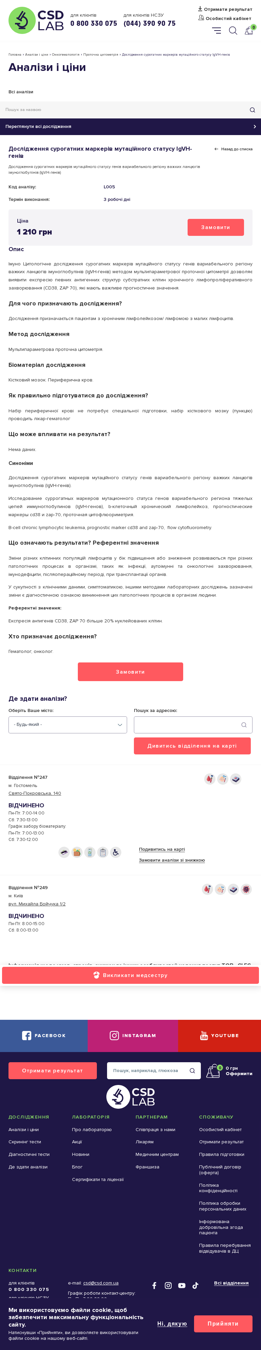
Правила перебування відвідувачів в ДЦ (225, 1248)
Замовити (215, 227)
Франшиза (147, 1167)
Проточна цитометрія (100, 55)
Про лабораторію (92, 1129)
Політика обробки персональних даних (222, 1206)
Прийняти (223, 1324)
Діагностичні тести (29, 1154)
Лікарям (145, 1142)
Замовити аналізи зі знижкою (172, 860)
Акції (77, 1142)
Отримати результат (228, 9)
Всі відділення (231, 1283)
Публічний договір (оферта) (220, 1170)
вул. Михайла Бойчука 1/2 (37, 904)
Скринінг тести (24, 1142)
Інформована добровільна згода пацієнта (221, 1227)
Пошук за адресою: (155, 710)
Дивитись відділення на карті (192, 746)
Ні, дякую (172, 1324)
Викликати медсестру (135, 975)
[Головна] (36, 20)
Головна (14, 55)
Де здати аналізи (28, 1167)
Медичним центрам (157, 1154)
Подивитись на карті (162, 849)
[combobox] (67, 724)
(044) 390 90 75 (149, 23)
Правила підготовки (221, 1154)
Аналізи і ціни (36, 55)
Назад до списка (237, 149)
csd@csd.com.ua (101, 1283)
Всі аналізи (20, 92)
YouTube (225, 1035)
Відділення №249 (28, 887)
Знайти (252, 109)
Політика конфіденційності (218, 1188)
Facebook (50, 1035)
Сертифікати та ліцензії (98, 1179)
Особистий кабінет (228, 18)
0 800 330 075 (93, 23)
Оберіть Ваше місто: (30, 710)
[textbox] (28, 724)
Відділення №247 (27, 777)
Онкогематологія (66, 55)
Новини (80, 1154)
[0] (248, 30)
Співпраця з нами (155, 1129)
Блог (77, 1167)
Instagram (139, 1035)
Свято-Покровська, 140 (34, 793)
